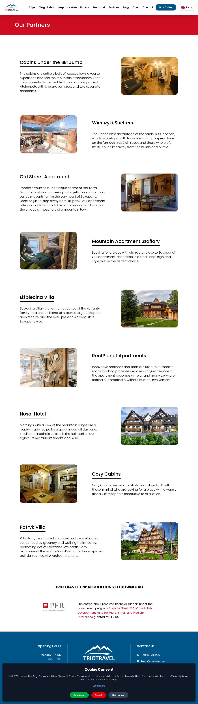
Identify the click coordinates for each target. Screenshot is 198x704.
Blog (126, 7)
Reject (98, 695)
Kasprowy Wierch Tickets (73, 7)
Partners (114, 7)
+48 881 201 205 (150, 655)
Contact (147, 7)
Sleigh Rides (46, 7)
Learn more (99, 685)
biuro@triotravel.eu (153, 661)
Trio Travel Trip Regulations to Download (99, 587)
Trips (32, 7)
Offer (135, 7)
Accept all (79, 695)
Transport (99, 7)
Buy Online (165, 7)
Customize (118, 695)
